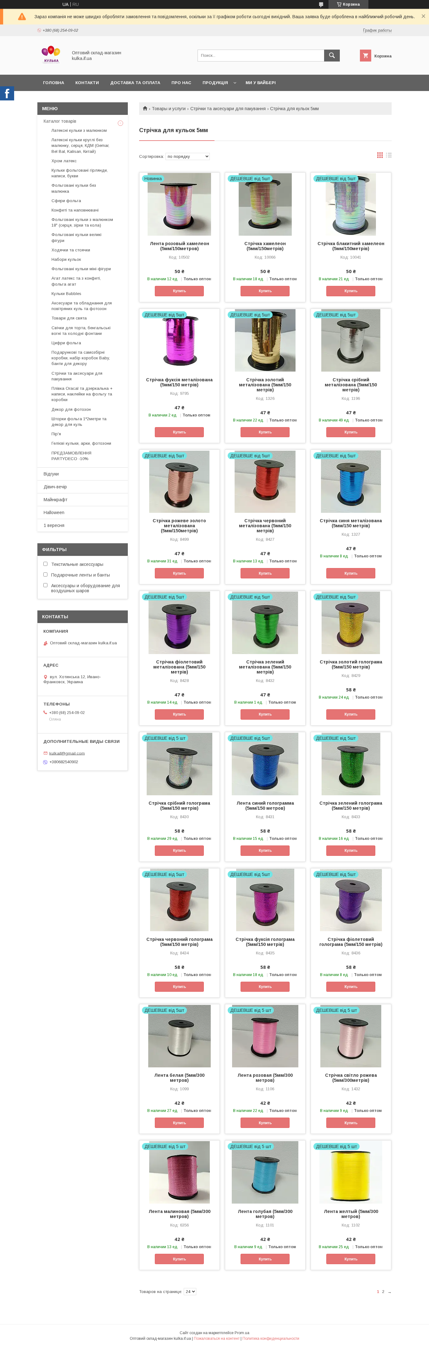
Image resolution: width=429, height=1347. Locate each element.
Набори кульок (66, 259)
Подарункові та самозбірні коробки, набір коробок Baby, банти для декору (81, 358)
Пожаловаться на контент (217, 1338)
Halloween (54, 512)
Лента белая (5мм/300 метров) (179, 1078)
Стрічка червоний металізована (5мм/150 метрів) (265, 525)
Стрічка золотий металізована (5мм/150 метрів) (265, 384)
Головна (53, 82)
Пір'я (56, 434)
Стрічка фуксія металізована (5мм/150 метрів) (179, 382)
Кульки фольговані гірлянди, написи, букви (80, 173)
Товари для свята (69, 318)
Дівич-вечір (55, 486)
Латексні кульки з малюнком (79, 130)
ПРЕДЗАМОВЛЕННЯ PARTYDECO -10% (71, 456)
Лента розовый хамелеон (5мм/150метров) (179, 246)
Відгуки (51, 473)
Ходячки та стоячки (71, 250)
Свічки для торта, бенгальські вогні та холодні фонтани (81, 330)
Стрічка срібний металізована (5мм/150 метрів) (351, 384)
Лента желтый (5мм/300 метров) (351, 1214)
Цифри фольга (66, 343)
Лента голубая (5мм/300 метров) (265, 1214)
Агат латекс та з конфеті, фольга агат (76, 281)
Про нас (181, 82)
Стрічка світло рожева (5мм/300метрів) (351, 1078)
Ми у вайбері (261, 82)
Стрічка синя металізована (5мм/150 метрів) (351, 523)
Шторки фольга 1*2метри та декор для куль (79, 421)
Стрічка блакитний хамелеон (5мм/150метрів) (351, 246)
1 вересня (54, 525)
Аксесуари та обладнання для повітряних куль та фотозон (82, 306)
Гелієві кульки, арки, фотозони (81, 443)
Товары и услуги (169, 108)
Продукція (215, 82)
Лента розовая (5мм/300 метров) (265, 1078)
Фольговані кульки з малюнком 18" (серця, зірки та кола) (82, 222)
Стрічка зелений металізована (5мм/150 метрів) (265, 666)
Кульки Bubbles (66, 293)
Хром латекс (64, 160)
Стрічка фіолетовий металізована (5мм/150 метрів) (179, 666)
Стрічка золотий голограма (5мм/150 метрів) (351, 664)
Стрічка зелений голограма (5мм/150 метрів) (350, 806)
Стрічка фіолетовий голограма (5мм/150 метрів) (351, 942)
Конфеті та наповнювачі (75, 210)
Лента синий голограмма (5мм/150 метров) (265, 806)
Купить (179, 291)
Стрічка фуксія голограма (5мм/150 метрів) (265, 942)
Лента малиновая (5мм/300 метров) (179, 1214)
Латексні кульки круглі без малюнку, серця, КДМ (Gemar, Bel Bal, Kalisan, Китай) (80, 145)
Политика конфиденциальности (270, 1338)
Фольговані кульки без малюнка (74, 188)
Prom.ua (242, 1333)
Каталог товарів (60, 121)
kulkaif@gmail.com (67, 753)
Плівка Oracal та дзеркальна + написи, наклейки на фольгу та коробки (82, 394)
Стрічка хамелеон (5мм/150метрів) (265, 246)
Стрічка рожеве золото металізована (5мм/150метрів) (179, 525)
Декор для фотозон (71, 409)
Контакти (87, 82)
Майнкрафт (56, 499)
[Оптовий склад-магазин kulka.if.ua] (50, 66)
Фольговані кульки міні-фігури (81, 268)
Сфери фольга (66, 200)
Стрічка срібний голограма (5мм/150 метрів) (179, 806)
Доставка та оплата (135, 82)
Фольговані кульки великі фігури (76, 237)
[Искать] (332, 56)
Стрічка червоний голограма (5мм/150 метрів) (179, 942)
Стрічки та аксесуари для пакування (228, 108)
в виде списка (389, 156)
